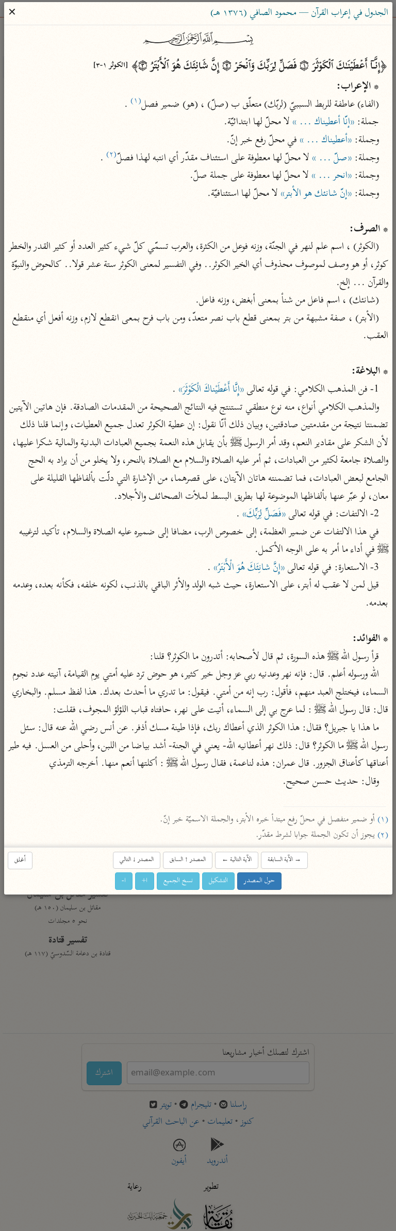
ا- (124, 880)
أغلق (20, 860)
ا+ (144, 880)
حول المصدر (259, 880)
